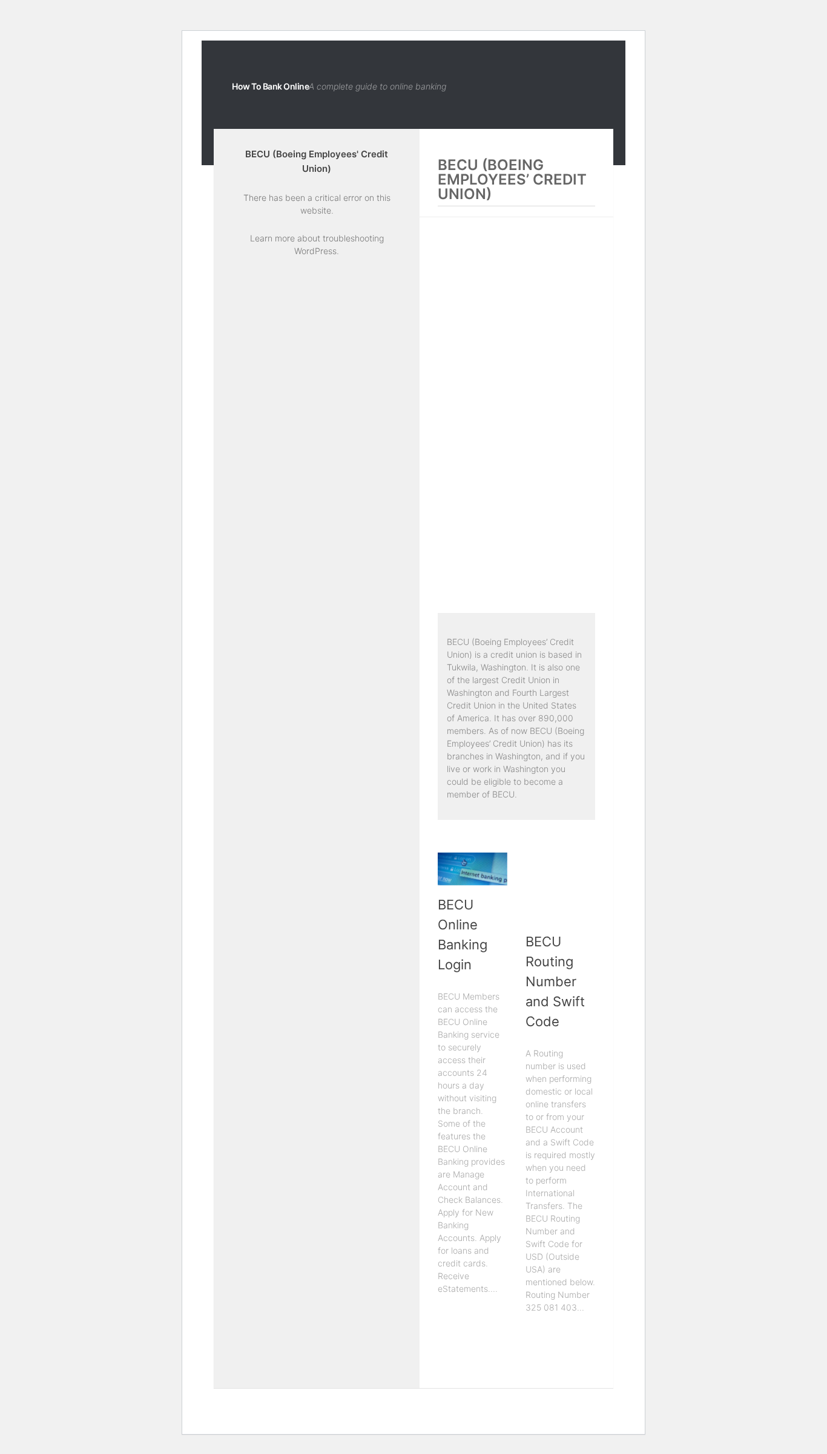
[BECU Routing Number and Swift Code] (560, 887)
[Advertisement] (516, 416)
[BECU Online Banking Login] (472, 869)
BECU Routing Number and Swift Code (555, 981)
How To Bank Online (270, 86)
